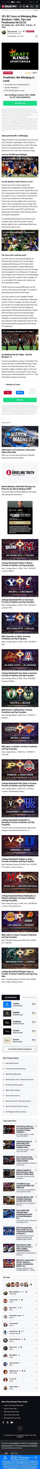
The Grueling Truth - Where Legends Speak (13, 10)
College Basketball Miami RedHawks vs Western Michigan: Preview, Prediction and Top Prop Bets (19, 898)
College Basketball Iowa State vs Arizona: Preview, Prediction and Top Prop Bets (19, 674)
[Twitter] (24, 6)
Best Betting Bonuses (13, 1074)
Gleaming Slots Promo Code (12, 1418)
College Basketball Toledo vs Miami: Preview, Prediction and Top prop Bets (18, 564)
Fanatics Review (18, 1032)
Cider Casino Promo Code (11, 1411)
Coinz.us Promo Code (10, 1408)
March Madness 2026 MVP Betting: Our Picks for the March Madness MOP (19, 487)
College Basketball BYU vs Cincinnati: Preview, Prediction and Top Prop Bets (18, 601)
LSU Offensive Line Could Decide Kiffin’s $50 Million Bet (25, 1185)
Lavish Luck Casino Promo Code (13, 1405)
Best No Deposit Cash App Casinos (18, 1101)
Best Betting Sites (12, 1063)
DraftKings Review (18, 1023)
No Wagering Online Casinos (16, 1112)
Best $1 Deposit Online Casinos (17, 1106)
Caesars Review (18, 1041)
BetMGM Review (18, 1014)
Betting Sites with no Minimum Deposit (20, 1080)
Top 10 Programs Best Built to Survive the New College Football (24, 1159)
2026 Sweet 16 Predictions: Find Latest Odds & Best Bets (18, 451)
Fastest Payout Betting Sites (16, 1069)
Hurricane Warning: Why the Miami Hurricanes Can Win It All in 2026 (24, 1199)
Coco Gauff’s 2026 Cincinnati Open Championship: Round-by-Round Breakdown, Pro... (24, 1214)
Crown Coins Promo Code (11, 1415)
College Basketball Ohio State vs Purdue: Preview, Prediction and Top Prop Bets (19, 784)
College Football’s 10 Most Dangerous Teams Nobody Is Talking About (25, 1172)
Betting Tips (29, 10)
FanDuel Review (18, 1005)
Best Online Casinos (13, 1090)
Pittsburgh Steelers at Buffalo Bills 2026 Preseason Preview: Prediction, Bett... (24, 1144)
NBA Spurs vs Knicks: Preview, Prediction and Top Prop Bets (19, 747)
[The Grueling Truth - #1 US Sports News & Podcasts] (9, 6)
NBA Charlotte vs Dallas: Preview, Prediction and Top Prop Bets (16, 637)
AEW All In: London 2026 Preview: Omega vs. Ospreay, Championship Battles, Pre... (25, 1263)
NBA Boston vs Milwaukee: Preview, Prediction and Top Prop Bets (17, 711)
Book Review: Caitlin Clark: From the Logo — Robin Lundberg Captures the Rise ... (24, 1248)
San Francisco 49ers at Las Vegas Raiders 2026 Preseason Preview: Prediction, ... (25, 1129)
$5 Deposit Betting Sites (14, 1085)
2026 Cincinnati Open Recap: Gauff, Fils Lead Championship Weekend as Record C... (24, 1230)
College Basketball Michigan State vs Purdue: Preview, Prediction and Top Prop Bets (19, 973)
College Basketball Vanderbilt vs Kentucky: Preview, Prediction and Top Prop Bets (18, 822)
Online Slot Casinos (13, 1096)
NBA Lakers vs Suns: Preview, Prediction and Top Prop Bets (19, 936)
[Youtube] (27, 6)
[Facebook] (20, 6)
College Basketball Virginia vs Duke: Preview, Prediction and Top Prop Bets (18, 860)
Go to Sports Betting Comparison (20, 1049)
